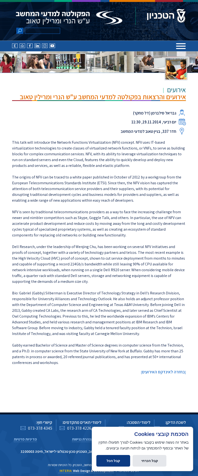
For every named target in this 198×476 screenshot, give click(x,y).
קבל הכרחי (149, 461)
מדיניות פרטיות (25, 439)
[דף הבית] (22, 47)
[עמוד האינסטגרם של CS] (45, 47)
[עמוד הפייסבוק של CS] (30, 47)
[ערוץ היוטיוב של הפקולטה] (52, 47)
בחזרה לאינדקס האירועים (163, 372)
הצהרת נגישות (82, 439)
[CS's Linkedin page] (37, 47)
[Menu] (181, 46)
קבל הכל (113, 461)
